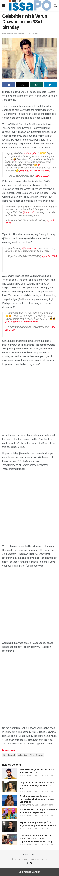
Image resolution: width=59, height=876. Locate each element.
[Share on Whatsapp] (36, 84)
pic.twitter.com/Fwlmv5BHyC (34, 170)
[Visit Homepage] (29, 5)
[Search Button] (55, 5)
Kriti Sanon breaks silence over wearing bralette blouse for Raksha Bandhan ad (37, 799)
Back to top (29, 854)
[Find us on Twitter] (31, 863)
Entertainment (8, 750)
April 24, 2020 (42, 175)
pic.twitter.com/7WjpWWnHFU (21, 321)
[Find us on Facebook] (27, 863)
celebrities (22, 755)
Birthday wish (9, 755)
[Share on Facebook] (8, 84)
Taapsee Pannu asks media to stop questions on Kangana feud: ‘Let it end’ (37, 785)
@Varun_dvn (30, 153)
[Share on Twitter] (22, 84)
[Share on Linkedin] (50, 84)
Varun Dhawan (36, 755)
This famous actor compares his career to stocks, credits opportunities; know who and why (36, 838)
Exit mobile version (30, 871)
